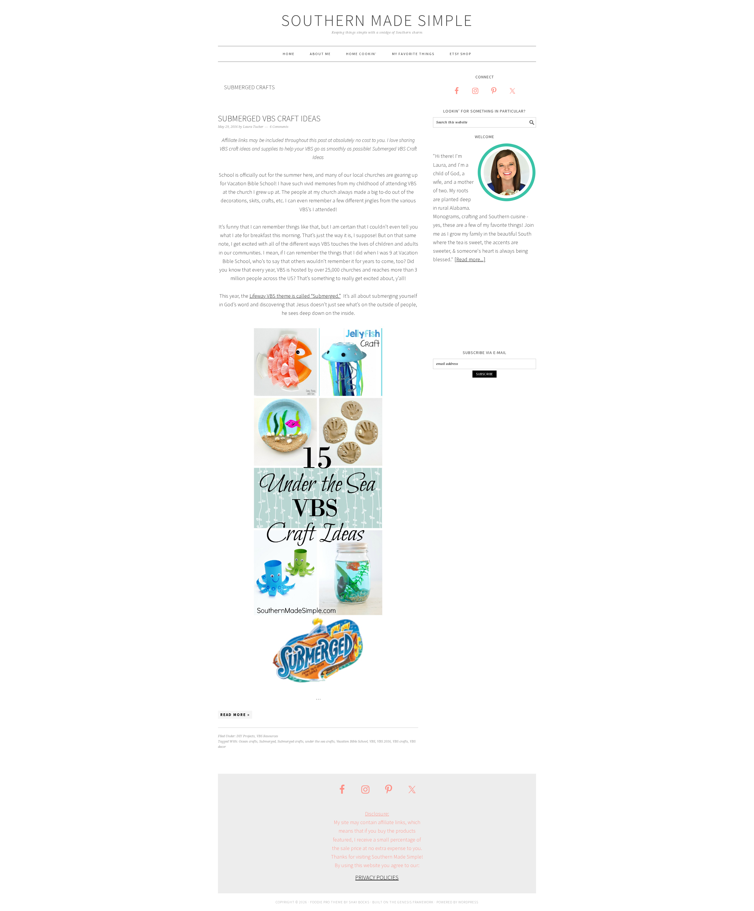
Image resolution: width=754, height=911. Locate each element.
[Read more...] (469, 259)
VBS (372, 741)
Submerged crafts (290, 741)
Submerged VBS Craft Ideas (269, 118)
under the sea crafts (320, 741)
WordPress (468, 902)
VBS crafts (400, 741)
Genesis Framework (415, 902)
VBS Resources (267, 736)
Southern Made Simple (377, 20)
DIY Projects (246, 736)
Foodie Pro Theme (326, 902)
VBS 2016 (384, 741)
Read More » (235, 714)
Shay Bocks (359, 902)
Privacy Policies (377, 877)
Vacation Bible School (352, 741)
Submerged (267, 741)
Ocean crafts (248, 741)
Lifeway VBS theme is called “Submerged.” (295, 295)
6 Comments (279, 127)
